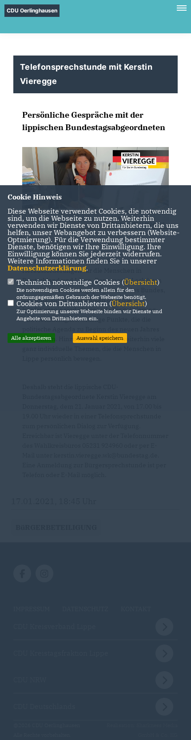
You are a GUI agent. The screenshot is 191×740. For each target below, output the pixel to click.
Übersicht (140, 282)
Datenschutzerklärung (47, 267)
